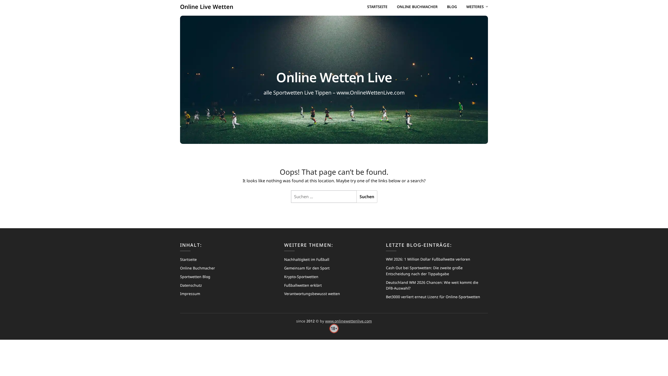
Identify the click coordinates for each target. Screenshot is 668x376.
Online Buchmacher (417, 6)
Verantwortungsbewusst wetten (312, 293)
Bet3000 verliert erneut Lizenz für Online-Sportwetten (433, 296)
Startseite (377, 6)
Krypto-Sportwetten (301, 276)
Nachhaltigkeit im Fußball (306, 259)
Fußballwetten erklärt (303, 285)
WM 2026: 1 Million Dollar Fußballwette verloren (428, 259)
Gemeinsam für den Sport (307, 268)
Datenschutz (191, 285)
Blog (452, 6)
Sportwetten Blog (195, 276)
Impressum (190, 293)
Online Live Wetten (206, 6)
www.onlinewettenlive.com (348, 321)
